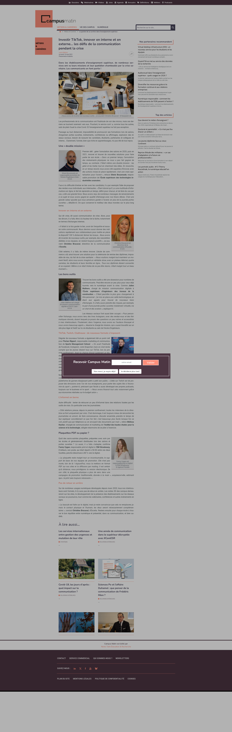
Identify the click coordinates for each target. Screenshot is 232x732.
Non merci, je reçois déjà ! (105, 371)
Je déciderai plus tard (130, 371)
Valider (151, 362)
